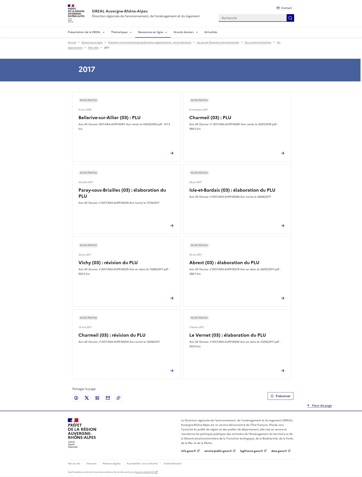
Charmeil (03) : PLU (210, 117)
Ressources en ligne (150, 32)
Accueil (72, 42)
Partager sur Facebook (76, 398)
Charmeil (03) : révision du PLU (112, 335)
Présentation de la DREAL (84, 32)
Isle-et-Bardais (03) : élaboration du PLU (232, 190)
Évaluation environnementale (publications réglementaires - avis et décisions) (149, 42)
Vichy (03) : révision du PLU (108, 262)
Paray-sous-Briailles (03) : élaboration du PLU (122, 193)
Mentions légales (111, 463)
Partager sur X (86, 398)
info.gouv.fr (188, 451)
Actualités (210, 32)
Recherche (290, 18)
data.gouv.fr (279, 451)
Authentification (173, 463)
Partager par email (108, 398)
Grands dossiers (184, 32)
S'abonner (283, 396)
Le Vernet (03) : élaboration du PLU (227, 335)
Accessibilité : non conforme (142, 463)
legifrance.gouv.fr (251, 451)
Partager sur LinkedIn (97, 398)
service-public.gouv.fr (218, 451)
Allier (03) (93, 47)
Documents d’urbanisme (258, 42)
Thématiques (119, 32)
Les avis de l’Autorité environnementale (218, 42)
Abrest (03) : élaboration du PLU (224, 262)
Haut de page (321, 405)
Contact (286, 8)
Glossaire (91, 463)
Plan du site (74, 463)
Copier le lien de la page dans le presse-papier (118, 398)
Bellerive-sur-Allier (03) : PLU (109, 117)
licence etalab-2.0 (144, 472)
